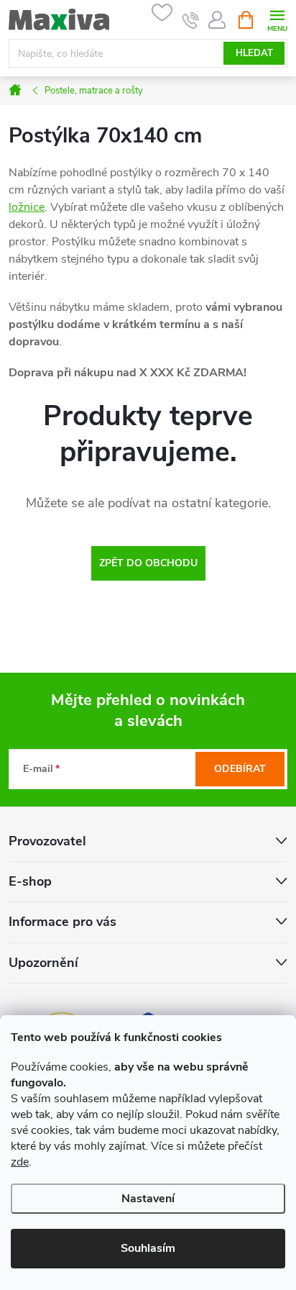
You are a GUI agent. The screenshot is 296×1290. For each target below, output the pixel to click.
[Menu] (277, 19)
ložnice (27, 207)
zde (20, 1162)
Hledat (254, 53)
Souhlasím (148, 1248)
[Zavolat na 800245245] (191, 20)
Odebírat (240, 769)
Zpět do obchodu (148, 563)
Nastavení (148, 1199)
